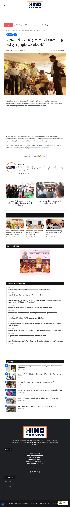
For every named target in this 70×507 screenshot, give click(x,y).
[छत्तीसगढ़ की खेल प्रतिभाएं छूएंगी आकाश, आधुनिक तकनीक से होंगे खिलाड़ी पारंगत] (11, 376)
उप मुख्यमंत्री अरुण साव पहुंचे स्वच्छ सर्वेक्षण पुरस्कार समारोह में (36, 382)
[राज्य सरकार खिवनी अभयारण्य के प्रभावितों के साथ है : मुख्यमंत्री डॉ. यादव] (35, 224)
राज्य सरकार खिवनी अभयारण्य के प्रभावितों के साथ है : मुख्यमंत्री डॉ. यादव (34, 232)
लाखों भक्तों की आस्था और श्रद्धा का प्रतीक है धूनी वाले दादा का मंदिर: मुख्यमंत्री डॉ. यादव (15, 232)
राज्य (15, 34)
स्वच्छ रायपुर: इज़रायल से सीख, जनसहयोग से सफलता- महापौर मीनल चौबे (40, 390)
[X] (24, 174)
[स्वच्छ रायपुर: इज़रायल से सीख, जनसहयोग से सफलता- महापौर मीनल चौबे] (11, 392)
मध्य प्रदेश (14, 30)
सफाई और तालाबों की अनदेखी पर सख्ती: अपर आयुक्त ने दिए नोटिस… (37, 406)
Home (9, 30)
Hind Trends (13, 50)
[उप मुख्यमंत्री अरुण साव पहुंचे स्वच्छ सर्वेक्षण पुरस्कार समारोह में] (11, 384)
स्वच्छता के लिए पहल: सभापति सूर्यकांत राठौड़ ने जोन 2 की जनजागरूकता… (39, 398)
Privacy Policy (56, 503)
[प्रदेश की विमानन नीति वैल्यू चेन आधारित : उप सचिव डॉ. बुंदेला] (55, 224)
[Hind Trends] (35, 5)
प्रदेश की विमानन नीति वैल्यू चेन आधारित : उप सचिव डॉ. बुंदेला (54, 232)
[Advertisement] (37, 17)
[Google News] (39, 156)
